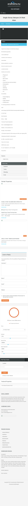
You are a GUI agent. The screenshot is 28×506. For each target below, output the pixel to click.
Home (2, 23)
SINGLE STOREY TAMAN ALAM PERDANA (10, 238)
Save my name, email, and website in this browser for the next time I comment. (14, 296)
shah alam (8, 23)
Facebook (6, 166)
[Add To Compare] (1, 29)
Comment (3, 263)
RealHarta (4, 440)
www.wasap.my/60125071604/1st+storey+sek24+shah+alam (12, 110)
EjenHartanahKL (5, 438)
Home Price (3, 340)
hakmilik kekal (5, 444)
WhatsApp (6, 172)
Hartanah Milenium (5, 432)
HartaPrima (4, 434)
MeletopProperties (5, 442)
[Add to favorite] (3, 29)
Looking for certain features (7, 375)
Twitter (5, 169)
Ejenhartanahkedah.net (6, 447)
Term (2, 326)
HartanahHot (4, 436)
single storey (5, 159)
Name (2, 278)
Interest (2, 334)
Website (3, 289)
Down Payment (4, 346)
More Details (7, 205)
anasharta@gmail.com (8, 124)
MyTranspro (16, 484)
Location (4, 363)
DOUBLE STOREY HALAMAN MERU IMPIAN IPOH (11, 201)
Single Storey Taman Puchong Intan (9, 212)
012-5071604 (15, 9)
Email (5, 174)
